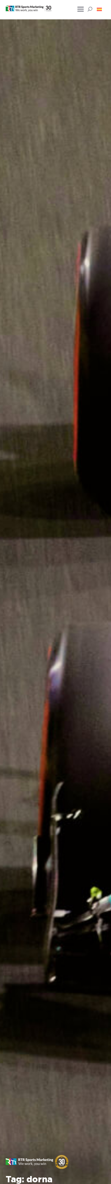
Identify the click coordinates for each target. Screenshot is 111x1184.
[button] (99, 9)
